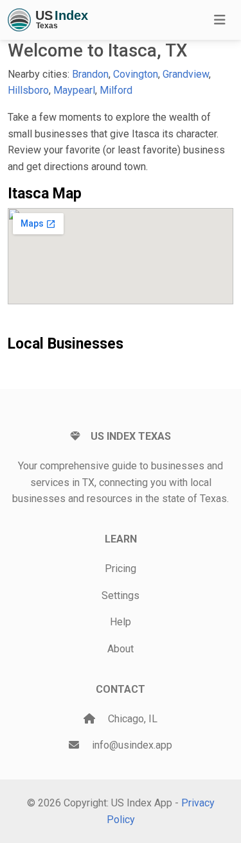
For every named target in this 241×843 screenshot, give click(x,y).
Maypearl (74, 90)
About (120, 649)
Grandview (186, 74)
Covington (135, 74)
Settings (120, 595)
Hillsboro (28, 90)
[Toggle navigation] (219, 20)
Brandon (90, 74)
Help (120, 622)
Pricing (120, 568)
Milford (116, 90)
